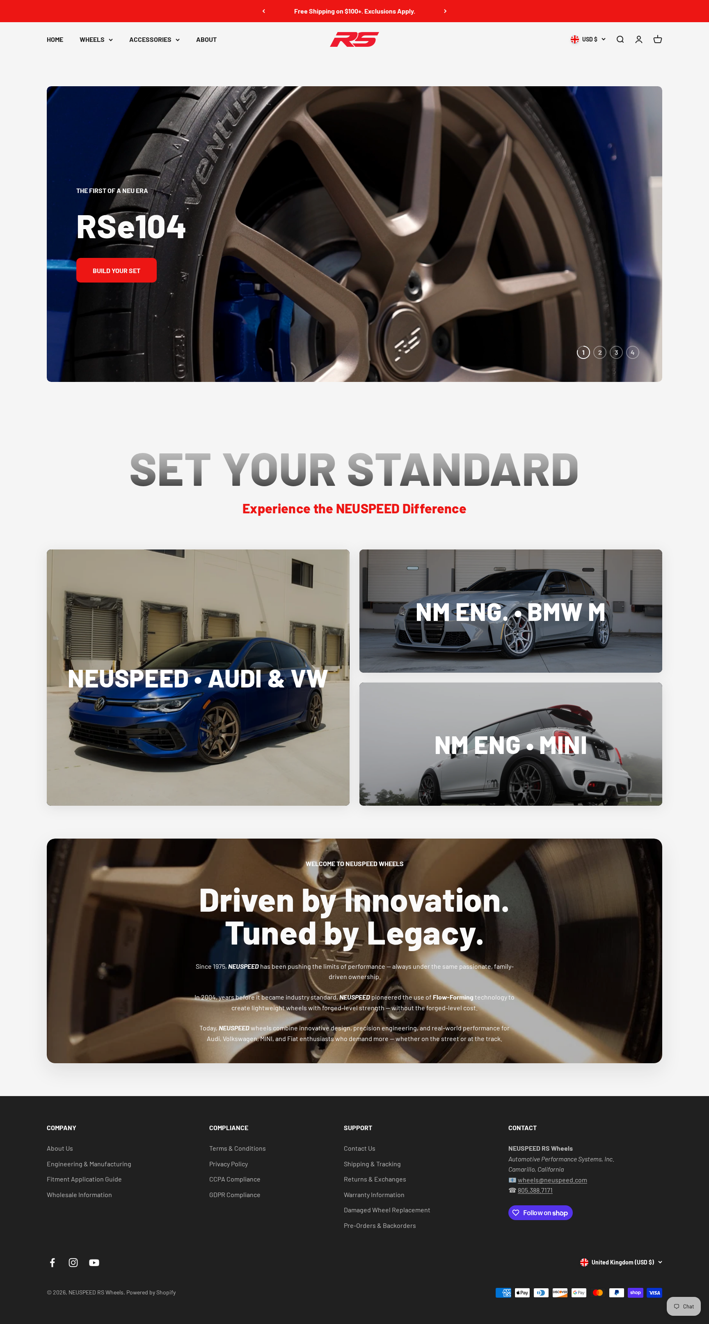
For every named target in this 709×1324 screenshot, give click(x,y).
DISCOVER (601, 270)
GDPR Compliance (235, 1194)
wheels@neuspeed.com (552, 1180)
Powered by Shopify (151, 1292)
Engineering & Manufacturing (89, 1164)
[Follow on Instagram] (73, 1262)
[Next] (445, 11)
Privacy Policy (228, 1164)
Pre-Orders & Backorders (380, 1225)
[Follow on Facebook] (52, 1262)
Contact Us (359, 1148)
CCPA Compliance (235, 1179)
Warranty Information (374, 1194)
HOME (55, 39)
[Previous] (263, 11)
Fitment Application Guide (84, 1179)
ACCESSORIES (150, 39)
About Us (60, 1148)
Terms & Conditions (237, 1148)
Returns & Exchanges (375, 1179)
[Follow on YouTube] (94, 1262)
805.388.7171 (535, 1190)
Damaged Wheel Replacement (387, 1210)
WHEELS (92, 39)
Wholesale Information (79, 1194)
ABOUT (206, 39)
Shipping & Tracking (372, 1164)
